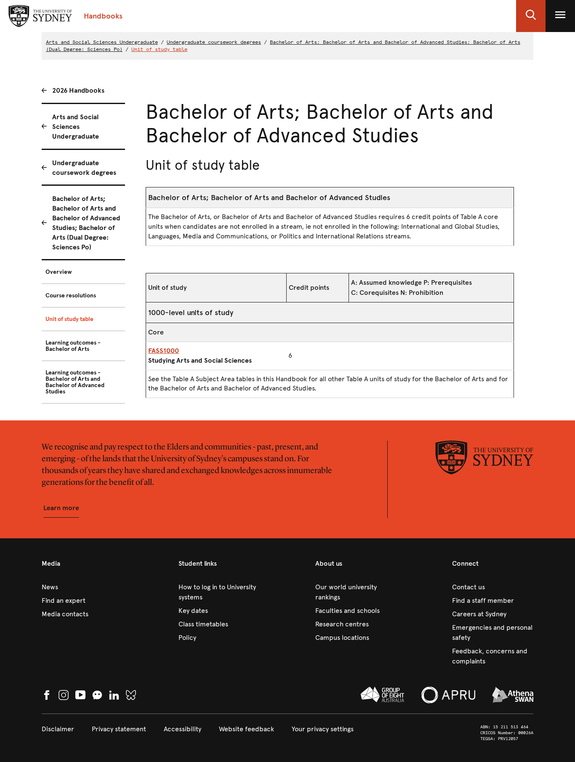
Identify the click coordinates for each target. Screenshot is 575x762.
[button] (531, 16)
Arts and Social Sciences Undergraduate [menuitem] (75, 126)
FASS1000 (163, 351)
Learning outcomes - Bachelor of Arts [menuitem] (73, 346)
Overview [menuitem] (58, 271)
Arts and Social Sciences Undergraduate (102, 42)
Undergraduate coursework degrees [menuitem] (84, 167)
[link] (82, 587)
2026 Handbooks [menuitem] (78, 90)
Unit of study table (159, 49)
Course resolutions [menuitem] (70, 295)
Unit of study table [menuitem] (69, 319)
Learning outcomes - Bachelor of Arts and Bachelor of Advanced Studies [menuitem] (74, 382)
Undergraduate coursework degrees (214, 42)
